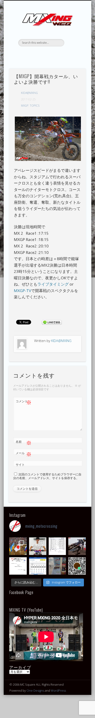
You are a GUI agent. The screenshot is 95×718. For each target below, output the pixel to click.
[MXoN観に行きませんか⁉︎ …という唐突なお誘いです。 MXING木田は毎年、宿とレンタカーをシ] (18, 546)
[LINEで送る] (52, 321)
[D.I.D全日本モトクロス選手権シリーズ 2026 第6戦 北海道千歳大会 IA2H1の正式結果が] (57, 546)
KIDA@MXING (29, 93)
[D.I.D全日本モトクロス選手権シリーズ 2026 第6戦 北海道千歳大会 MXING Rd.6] (57, 566)
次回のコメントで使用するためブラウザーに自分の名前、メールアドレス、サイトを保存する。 (47, 476)
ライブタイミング (53, 284)
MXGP (24, 106)
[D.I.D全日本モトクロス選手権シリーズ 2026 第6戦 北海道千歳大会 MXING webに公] (77, 546)
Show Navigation (74, 41)
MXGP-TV (22, 290)
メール (24, 453)
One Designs (35, 690)
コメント (24, 401)
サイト (20, 464)
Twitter (42, 54)
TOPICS (34, 106)
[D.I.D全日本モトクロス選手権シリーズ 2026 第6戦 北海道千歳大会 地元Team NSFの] (77, 566)
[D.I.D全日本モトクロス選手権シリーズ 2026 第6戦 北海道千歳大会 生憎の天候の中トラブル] (18, 566)
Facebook (32, 54)
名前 (24, 442)
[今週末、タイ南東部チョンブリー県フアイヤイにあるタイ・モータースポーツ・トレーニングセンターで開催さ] (37, 546)
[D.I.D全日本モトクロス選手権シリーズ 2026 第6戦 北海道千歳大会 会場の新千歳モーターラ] (37, 566)
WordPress (58, 690)
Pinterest (51, 54)
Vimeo (61, 54)
